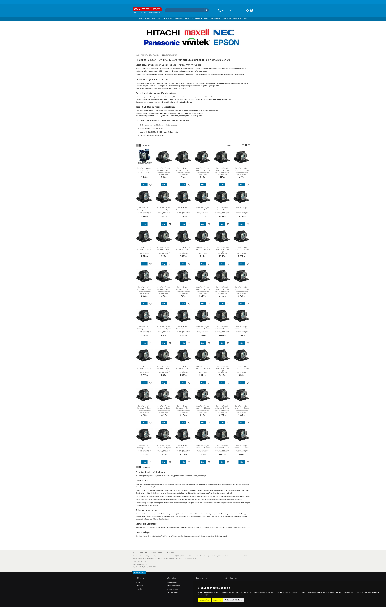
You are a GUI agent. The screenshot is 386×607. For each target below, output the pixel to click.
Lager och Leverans (172, 589)
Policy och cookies (172, 592)
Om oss (138, 582)
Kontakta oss (139, 585)
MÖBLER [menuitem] (206, 18)
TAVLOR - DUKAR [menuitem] (167, 18)
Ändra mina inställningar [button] (233, 600)
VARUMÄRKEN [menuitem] (215, 18)
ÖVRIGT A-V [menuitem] (189, 18)
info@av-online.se (142, 564)
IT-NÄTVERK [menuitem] (198, 18)
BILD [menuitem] (153, 18)
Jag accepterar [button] (204, 600)
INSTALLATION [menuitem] (226, 18)
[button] (247, 10)
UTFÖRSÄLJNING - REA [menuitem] (240, 18)
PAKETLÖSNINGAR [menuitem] (144, 18)
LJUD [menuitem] (158, 18)
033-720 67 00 (226, 10)
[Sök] (206, 10)
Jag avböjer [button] (217, 600)
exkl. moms (240, 2)
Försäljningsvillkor (172, 582)
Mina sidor (139, 589)
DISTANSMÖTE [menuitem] (178, 18)
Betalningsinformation (173, 585)
